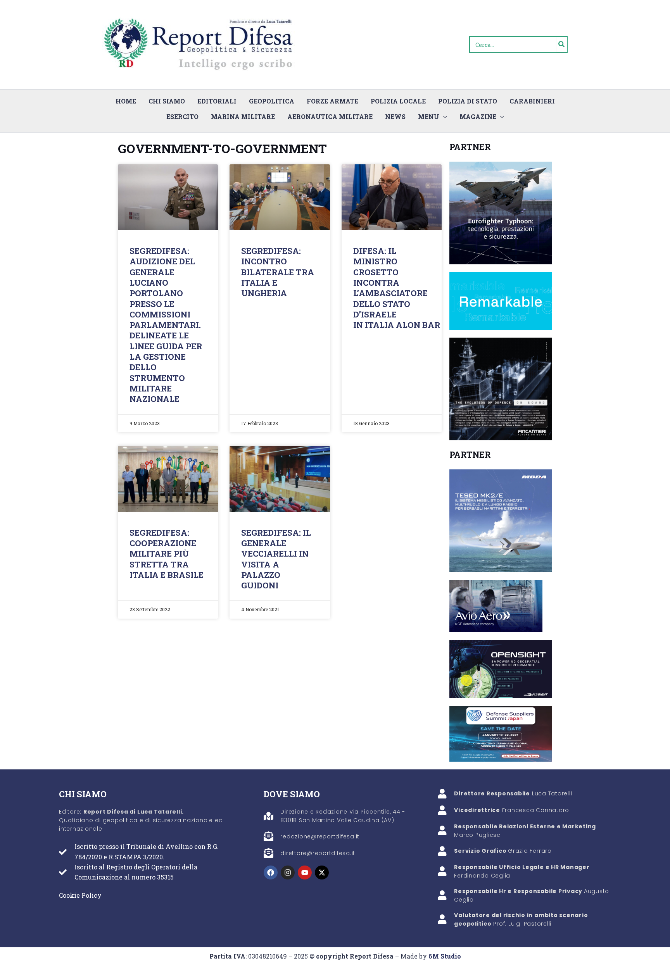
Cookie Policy (80, 895)
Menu (428, 116)
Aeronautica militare (330, 116)
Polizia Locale (398, 101)
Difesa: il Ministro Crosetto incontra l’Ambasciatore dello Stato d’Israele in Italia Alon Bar (396, 287)
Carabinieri (532, 101)
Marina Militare (243, 116)
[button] (443, 116)
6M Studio (444, 956)
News (395, 116)
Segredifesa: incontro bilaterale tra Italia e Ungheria (277, 271)
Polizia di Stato (467, 101)
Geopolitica (271, 101)
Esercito (182, 116)
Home (126, 101)
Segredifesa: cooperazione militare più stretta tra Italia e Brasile (167, 553)
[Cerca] (562, 44)
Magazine (477, 116)
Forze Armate (332, 101)
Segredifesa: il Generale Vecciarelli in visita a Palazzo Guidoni (276, 559)
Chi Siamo (167, 101)
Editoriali (217, 101)
